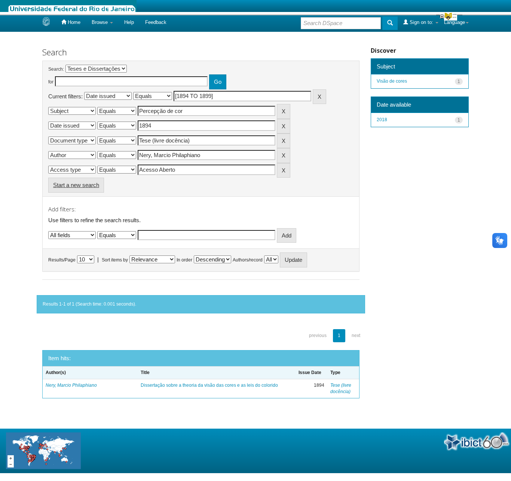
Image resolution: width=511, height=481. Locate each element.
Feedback (155, 22)
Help (129, 22)
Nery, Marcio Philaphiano (71, 385)
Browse (100, 22)
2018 (382, 119)
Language (454, 22)
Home (73, 22)
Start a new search (76, 185)
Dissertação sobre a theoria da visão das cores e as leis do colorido (209, 385)
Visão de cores (392, 81)
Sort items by (115, 260)
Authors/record (248, 260)
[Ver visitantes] (43, 450)
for (50, 82)
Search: (56, 69)
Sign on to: (421, 22)
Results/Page (62, 260)
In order (184, 260)
